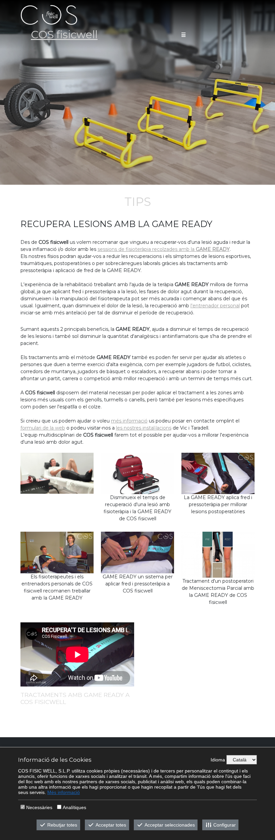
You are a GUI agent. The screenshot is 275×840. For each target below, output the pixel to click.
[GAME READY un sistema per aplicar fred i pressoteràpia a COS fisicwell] (137, 552)
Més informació (63, 792)
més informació (129, 421)
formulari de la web (42, 428)
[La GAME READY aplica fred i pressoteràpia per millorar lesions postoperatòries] (218, 473)
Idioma (218, 759)
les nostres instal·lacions (143, 428)
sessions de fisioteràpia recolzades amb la (164, 249)
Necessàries (39, 807)
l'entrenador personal (215, 306)
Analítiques (74, 807)
